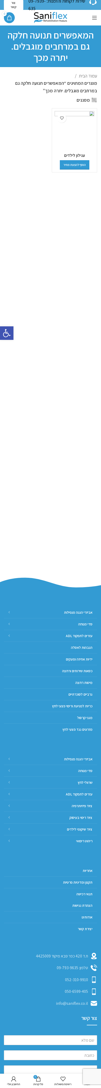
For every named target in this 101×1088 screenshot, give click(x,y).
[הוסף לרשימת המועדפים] (61, 118)
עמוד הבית (87, 76)
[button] (6, 333)
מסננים (83, 100)
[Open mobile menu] (94, 17)
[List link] (50, 967)
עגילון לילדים (74, 155)
